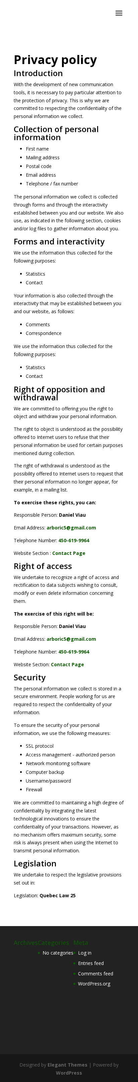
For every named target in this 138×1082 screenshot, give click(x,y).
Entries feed (91, 963)
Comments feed (95, 973)
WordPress (69, 1073)
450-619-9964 (73, 540)
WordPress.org (94, 983)
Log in (84, 953)
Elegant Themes (67, 1065)
